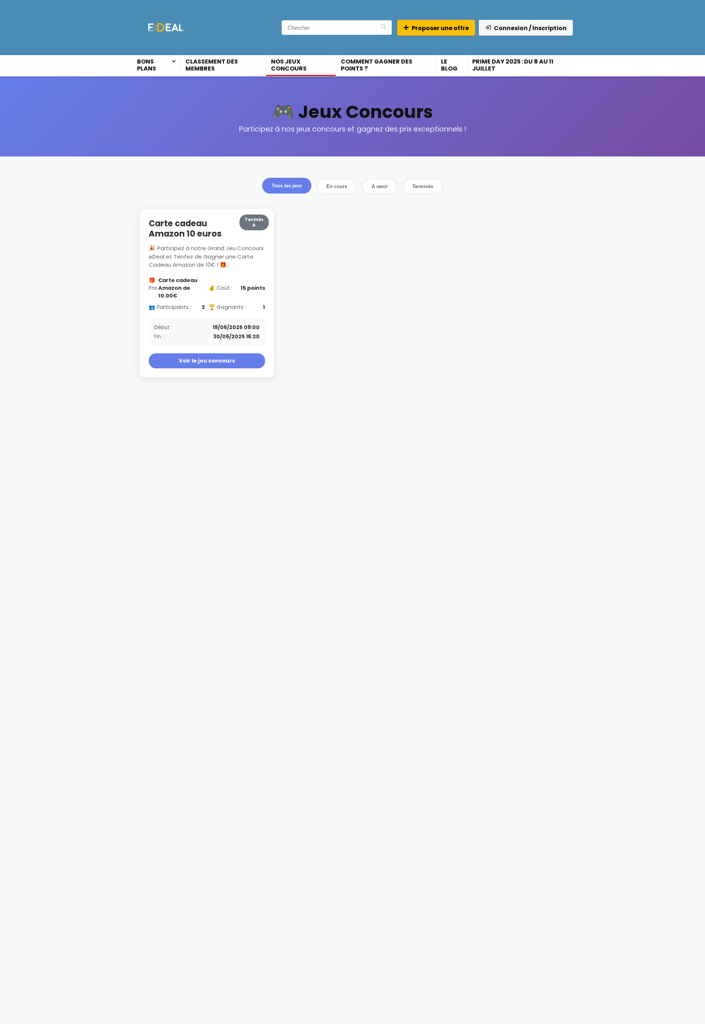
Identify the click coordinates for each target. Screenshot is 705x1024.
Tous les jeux (287, 185)
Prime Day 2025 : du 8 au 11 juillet (512, 65)
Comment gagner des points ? (376, 65)
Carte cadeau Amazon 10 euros (185, 228)
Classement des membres (211, 65)
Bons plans (146, 65)
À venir (380, 186)
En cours (336, 186)
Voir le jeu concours (207, 360)
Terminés (422, 186)
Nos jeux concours (289, 65)
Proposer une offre (440, 28)
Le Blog (449, 65)
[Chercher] (383, 27)
